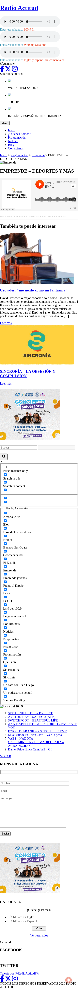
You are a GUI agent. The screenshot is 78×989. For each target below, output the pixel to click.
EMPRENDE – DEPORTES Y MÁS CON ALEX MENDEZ (40, 216)
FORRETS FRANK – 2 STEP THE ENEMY (37, 731)
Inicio (11, 130)
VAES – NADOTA (20, 738)
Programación (17, 137)
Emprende (38, 155)
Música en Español (25, 921)
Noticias (13, 141)
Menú (6, 123)
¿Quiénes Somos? (19, 134)
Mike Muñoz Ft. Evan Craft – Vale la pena (35, 735)
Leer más (6, 323)
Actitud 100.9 (6, 216)
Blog (11, 144)
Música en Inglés (23, 917)
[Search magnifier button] (4, 457)
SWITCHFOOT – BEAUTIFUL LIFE (33, 720)
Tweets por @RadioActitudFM (19, 973)
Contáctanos (16, 148)
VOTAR (5, 756)
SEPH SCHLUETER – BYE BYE (30, 713)
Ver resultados (39, 935)
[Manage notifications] (68, 980)
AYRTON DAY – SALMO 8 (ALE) (31, 716)
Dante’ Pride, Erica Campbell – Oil (30, 749)
